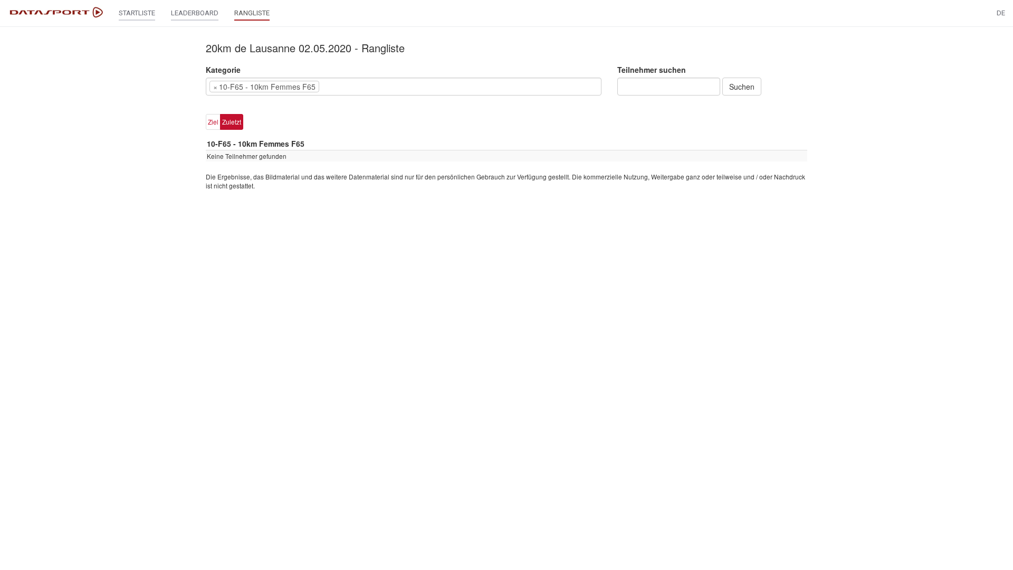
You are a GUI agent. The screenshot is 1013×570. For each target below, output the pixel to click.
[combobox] (403, 87)
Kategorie (223, 69)
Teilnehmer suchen (651, 69)
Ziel (213, 121)
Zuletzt (231, 121)
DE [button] (1001, 13)
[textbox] (337, 86)
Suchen (741, 86)
